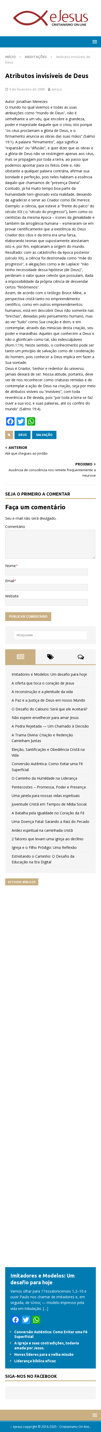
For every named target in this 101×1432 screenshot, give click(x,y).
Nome (10, 565)
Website (12, 596)
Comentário (15, 526)
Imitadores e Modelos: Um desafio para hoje (49, 674)
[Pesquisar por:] (50, 635)
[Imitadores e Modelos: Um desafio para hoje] (50, 1263)
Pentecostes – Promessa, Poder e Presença (49, 787)
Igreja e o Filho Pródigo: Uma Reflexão (44, 847)
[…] (45, 1308)
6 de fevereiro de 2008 (27, 89)
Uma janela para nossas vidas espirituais (46, 795)
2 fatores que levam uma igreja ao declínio (47, 838)
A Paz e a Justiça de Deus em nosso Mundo (48, 700)
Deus (22, 435)
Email (9, 580)
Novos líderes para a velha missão (44, 1354)
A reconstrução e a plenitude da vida (42, 691)
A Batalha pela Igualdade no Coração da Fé (48, 812)
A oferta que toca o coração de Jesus (43, 683)
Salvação (44, 435)
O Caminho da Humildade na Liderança (44, 778)
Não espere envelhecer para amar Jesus (45, 717)
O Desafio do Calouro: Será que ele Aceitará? (49, 709)
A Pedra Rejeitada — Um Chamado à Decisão (50, 726)
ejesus (57, 89)
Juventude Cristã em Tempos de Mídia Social (49, 804)
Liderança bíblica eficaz (35, 1361)
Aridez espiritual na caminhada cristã (42, 830)
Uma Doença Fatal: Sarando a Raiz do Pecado (50, 821)
